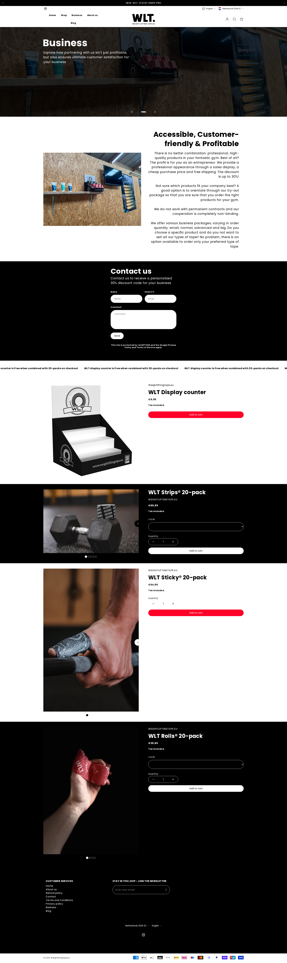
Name (114, 292)
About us (92, 15)
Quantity (153, 536)
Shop (64, 15)
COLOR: (155, 519)
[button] (234, 19)
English (209, 8)
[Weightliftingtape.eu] (143, 19)
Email (149, 292)
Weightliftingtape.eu (60, 958)
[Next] (284, 3)
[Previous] (3, 3)
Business (77, 15)
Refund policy (54, 893)
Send (117, 335)
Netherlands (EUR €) (231, 8)
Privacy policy (54, 903)
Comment (116, 307)
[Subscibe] (166, 890)
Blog (73, 23)
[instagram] (45, 8)
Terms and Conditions (59, 900)
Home (52, 15)
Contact (51, 896)
